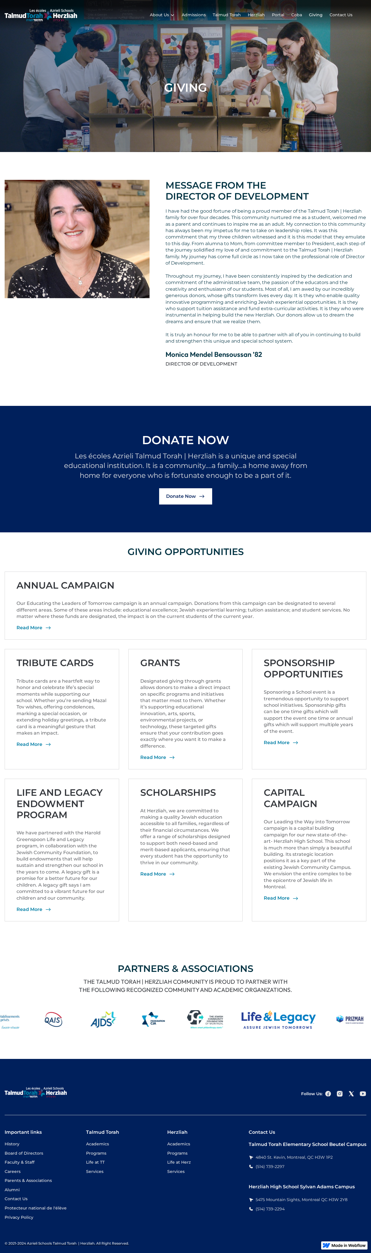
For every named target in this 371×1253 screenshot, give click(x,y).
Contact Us (341, 14)
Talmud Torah (227, 14)
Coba (296, 14)
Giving (316, 14)
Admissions (194, 14)
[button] (162, 15)
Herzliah (256, 14)
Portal (278, 14)
